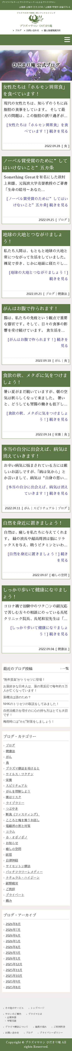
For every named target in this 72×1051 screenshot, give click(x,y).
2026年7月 (13, 929)
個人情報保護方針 (52, 31)
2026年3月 (13, 952)
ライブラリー (15, 803)
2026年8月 (13, 924)
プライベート (15, 895)
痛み (9, 900)
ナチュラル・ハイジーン (23, 877)
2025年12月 (14, 964)
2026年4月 (13, 947)
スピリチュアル (44, 508)
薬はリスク (13, 797)
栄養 (58, 434)
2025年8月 (13, 987)
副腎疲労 (12, 883)
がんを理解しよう (18, 791)
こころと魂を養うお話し (23, 820)
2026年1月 (13, 958)
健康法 (62, 293)
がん (58, 360)
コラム (10, 831)
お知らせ (12, 843)
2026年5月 (13, 941)
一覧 (65, 668)
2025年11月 (14, 970)
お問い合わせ (32, 31)
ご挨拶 (10, 889)
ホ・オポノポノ (16, 837)
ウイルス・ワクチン (19, 774)
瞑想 (9, 854)
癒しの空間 (59, 575)
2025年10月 (14, 975)
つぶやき (12, 808)
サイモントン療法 (18, 866)
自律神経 (12, 860)
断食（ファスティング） (23, 814)
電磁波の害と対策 (18, 826)
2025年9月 (13, 981)
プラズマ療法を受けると (23, 768)
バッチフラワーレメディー (24, 872)
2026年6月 (13, 935)
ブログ (18, 31)
